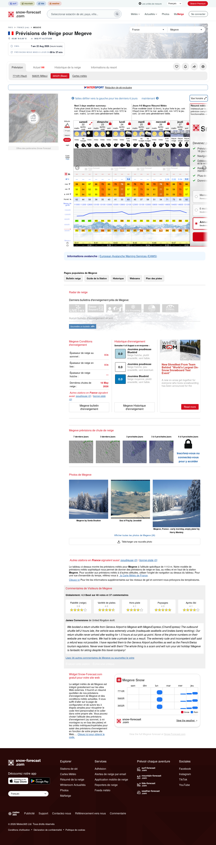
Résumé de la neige (72, 779)
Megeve (37, 27)
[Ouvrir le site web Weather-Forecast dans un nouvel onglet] (55, 3)
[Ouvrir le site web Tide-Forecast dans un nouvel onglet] (41, 3)
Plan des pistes (154, 278)
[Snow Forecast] (23, 14)
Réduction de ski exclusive (118, 87)
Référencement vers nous (90, 813)
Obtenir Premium (198, 3)
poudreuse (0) (83, 396)
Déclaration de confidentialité (48, 829)
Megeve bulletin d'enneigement (89, 407)
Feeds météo (102, 790)
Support (43, 813)
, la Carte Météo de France (133, 575)
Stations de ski (69, 769)
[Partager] (194, 66)
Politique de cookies (75, 829)
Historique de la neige (68, 67)
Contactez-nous (61, 813)
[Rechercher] (117, 14)
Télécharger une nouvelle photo (136, 541)
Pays (10, 27)
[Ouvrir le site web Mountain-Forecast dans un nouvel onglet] (27, 3)
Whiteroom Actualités (73, 785)
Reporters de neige (106, 785)
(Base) (60, 75)
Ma (179, 14)
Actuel (37, 67)
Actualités (150, 14)
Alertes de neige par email (110, 774)
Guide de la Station (97, 278)
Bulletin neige (73, 278)
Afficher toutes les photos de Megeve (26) (134, 535)
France (23, 27)
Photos (165, 14)
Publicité (29, 813)
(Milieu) (40, 75)
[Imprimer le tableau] (203, 66)
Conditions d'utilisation (19, 829)
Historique (118, 278)
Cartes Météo (68, 774)
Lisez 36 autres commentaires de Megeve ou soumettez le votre (100, 657)
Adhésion (100, 769)
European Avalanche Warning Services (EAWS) (128, 256)
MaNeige (65, 796)
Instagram (185, 774)
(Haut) (20, 75)
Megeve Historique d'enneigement (134, 407)
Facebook (185, 769)
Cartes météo (79, 75)
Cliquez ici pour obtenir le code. (87, 735)
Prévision (17, 67)
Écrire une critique (103, 664)
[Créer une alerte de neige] (185, 66)
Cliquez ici (74, 579)
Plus (67, 159)
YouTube (184, 785)
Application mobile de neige (111, 779)
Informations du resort (104, 67)
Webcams (135, 278)
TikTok (183, 779)
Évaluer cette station (78, 664)
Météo (134, 14)
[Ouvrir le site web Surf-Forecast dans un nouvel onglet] (13, 3)
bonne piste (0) (148, 560)
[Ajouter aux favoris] (176, 66)
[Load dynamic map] (33, 118)
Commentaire (118, 813)
